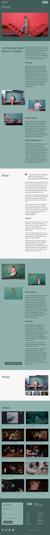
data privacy (12, 518)
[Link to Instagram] (3, 530)
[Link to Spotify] (13, 530)
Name (4, 510)
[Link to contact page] (29, 504)
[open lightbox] (28, 393)
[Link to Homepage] (5, 2)
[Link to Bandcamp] (6, 530)
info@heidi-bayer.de (38, 504)
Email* (4, 515)
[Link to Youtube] (10, 530)
